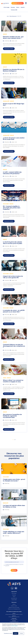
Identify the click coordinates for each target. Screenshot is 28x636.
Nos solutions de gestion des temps (14, 611)
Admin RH (22, 7)
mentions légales (15, 625)
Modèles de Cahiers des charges (14, 607)
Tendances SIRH (14, 599)
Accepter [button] (15, 633)
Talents (17, 7)
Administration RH (14, 598)
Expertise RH (14, 591)
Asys (8, 16)
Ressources (14, 602)
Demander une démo (17, 3)
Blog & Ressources (13, 16)
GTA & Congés (6, 7)
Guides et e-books (14, 605)
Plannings (13, 7)
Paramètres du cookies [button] (8, 633)
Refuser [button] (21, 633)
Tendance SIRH (14, 9)
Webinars (14, 604)
